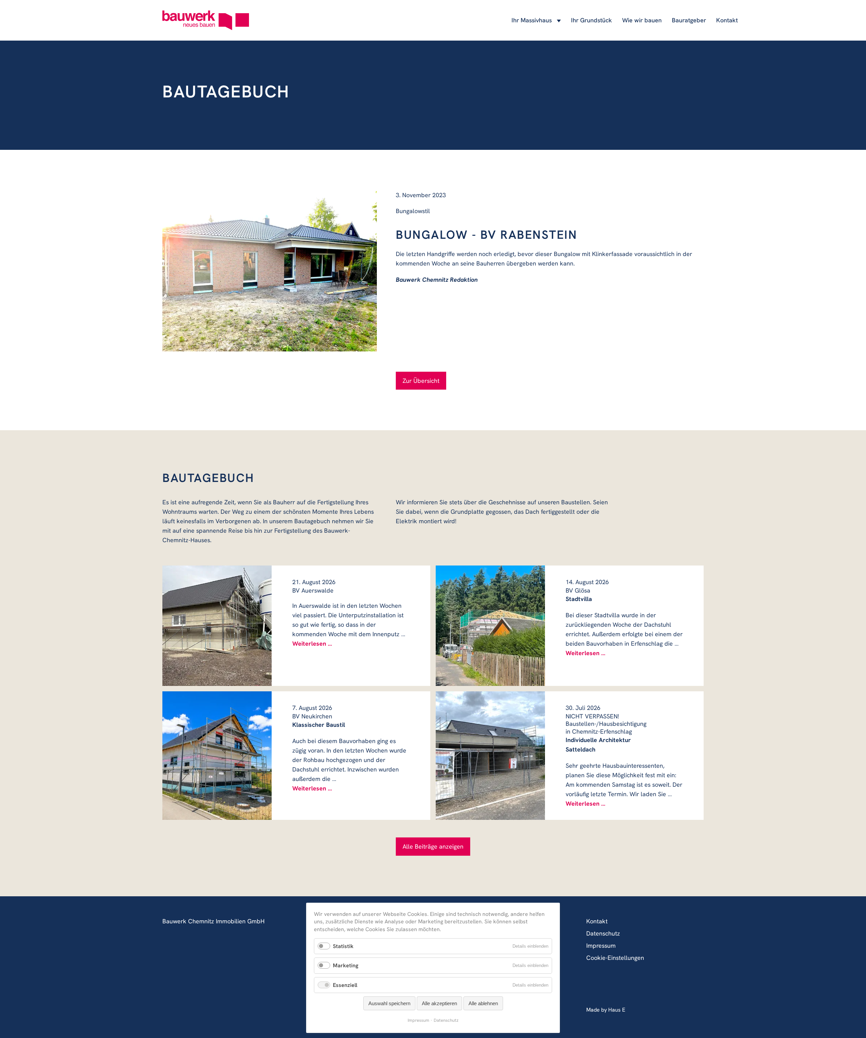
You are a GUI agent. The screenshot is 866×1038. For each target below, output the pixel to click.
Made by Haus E (605, 1009)
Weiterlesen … (312, 643)
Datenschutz (603, 933)
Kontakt (727, 20)
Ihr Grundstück (591, 20)
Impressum (601, 945)
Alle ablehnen (483, 1003)
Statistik (343, 946)
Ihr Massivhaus (531, 20)
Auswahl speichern (389, 1003)
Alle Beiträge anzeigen (433, 846)
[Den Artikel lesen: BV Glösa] (490, 626)
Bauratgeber (689, 20)
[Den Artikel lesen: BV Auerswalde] (217, 626)
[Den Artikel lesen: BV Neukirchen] (217, 755)
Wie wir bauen (642, 20)
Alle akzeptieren (439, 1003)
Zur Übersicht (421, 381)
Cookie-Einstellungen (615, 958)
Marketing (345, 965)
